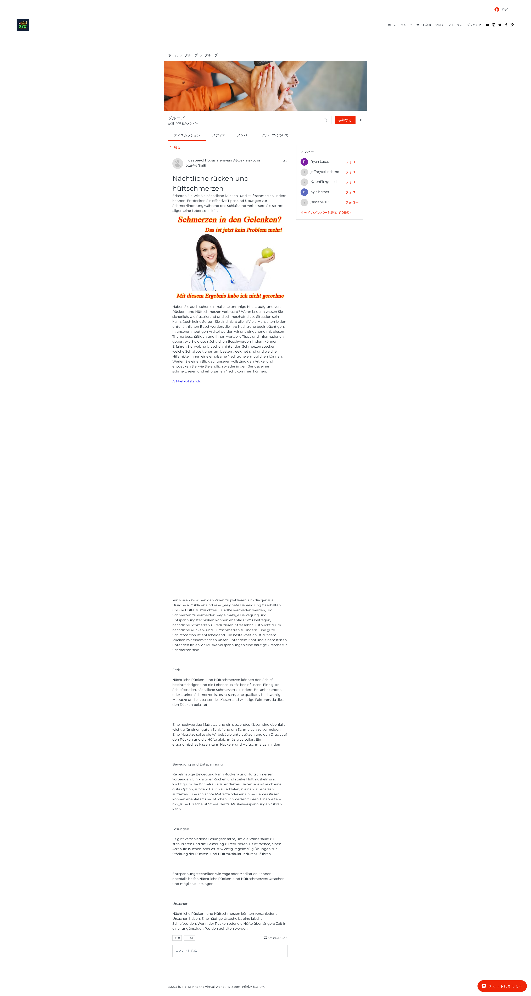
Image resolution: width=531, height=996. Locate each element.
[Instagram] (494, 25)
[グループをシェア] (360, 120)
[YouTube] (487, 25)
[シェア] (285, 160)
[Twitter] (500, 25)
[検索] (325, 120)
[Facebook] (506, 25)
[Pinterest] (512, 25)
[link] (187, 135)
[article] (230, 558)
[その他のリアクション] (189, 938)
